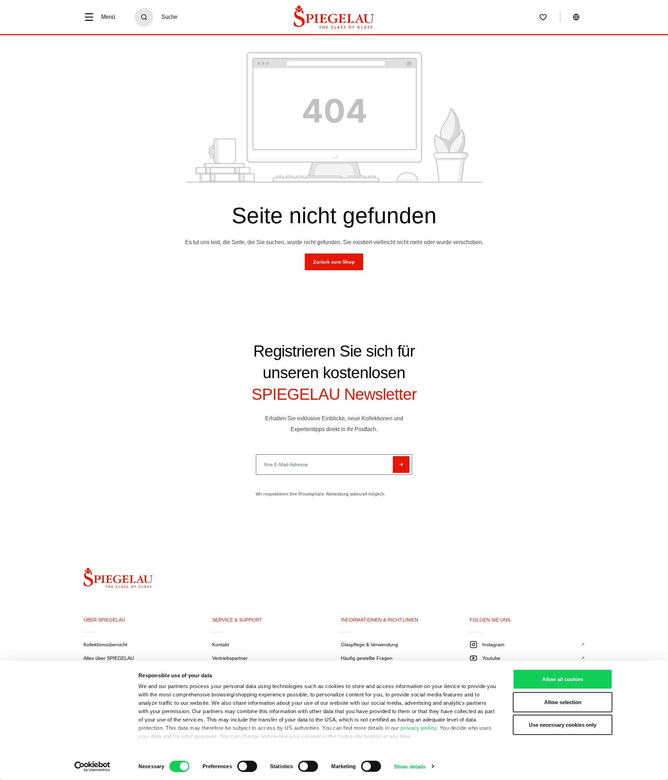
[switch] (247, 766)
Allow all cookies (562, 679)
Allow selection (562, 702)
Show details (410, 766)
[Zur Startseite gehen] (334, 17)
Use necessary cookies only (562, 725)
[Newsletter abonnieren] (401, 464)
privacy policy (418, 728)
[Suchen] (144, 17)
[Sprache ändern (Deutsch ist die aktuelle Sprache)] (576, 17)
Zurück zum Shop (334, 262)
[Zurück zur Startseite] (124, 579)
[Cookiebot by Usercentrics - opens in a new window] (92, 766)
